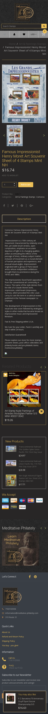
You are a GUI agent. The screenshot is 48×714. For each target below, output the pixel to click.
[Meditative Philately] (24, 12)
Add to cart (25, 185)
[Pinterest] (35, 576)
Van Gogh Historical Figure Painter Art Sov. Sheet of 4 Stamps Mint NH (30, 478)
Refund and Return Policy (13, 636)
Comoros (40, 197)
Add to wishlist (10, 175)
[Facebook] (3, 205)
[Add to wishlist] (5, 375)
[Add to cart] (41, 411)
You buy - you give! (10, 645)
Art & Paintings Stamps (32, 43)
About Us (6, 632)
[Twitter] (12, 205)
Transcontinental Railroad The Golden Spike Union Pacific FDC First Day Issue (30, 449)
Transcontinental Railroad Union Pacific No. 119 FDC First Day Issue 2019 (30, 464)
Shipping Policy (8, 641)
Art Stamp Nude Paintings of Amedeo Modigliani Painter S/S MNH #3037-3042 (21, 413)
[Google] (31, 205)
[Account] (14, 34)
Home (12, 43)
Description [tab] (24, 218)
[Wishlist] (24, 35)
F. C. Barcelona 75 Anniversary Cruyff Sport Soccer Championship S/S (30, 702)
